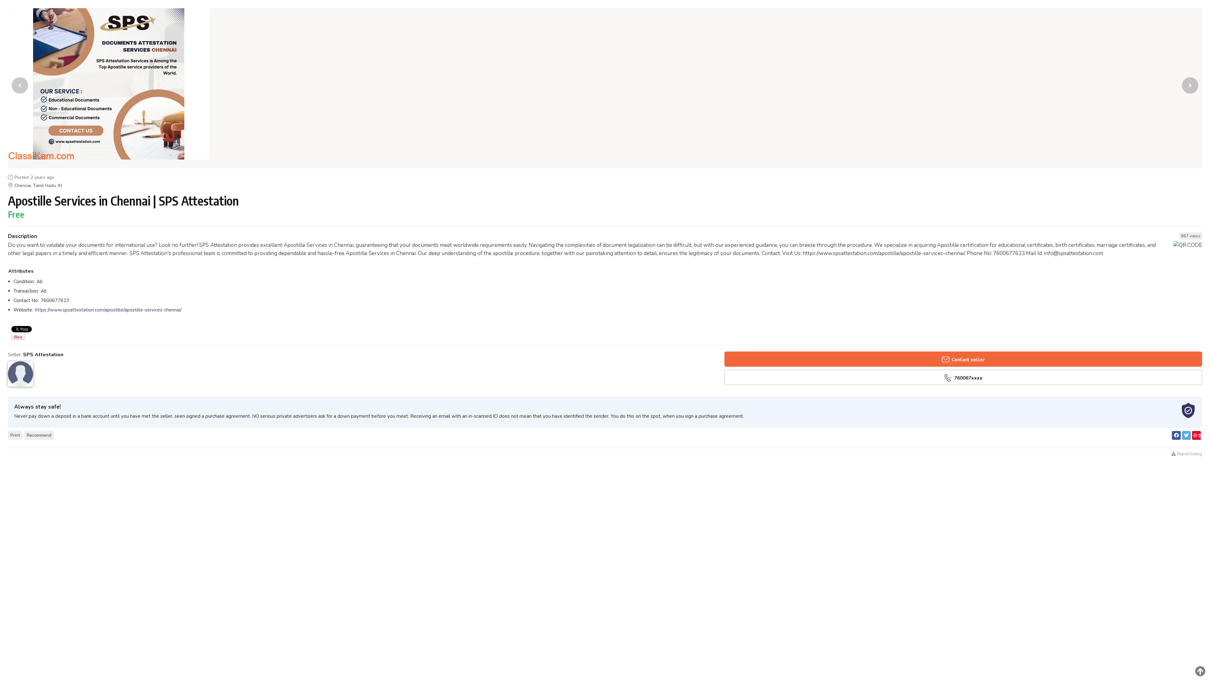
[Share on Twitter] (1186, 435)
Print (15, 435)
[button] (1190, 85)
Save (1197, 436)
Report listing (1189, 454)
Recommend (39, 435)
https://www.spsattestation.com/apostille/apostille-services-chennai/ (108, 310)
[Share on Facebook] (1176, 435)
